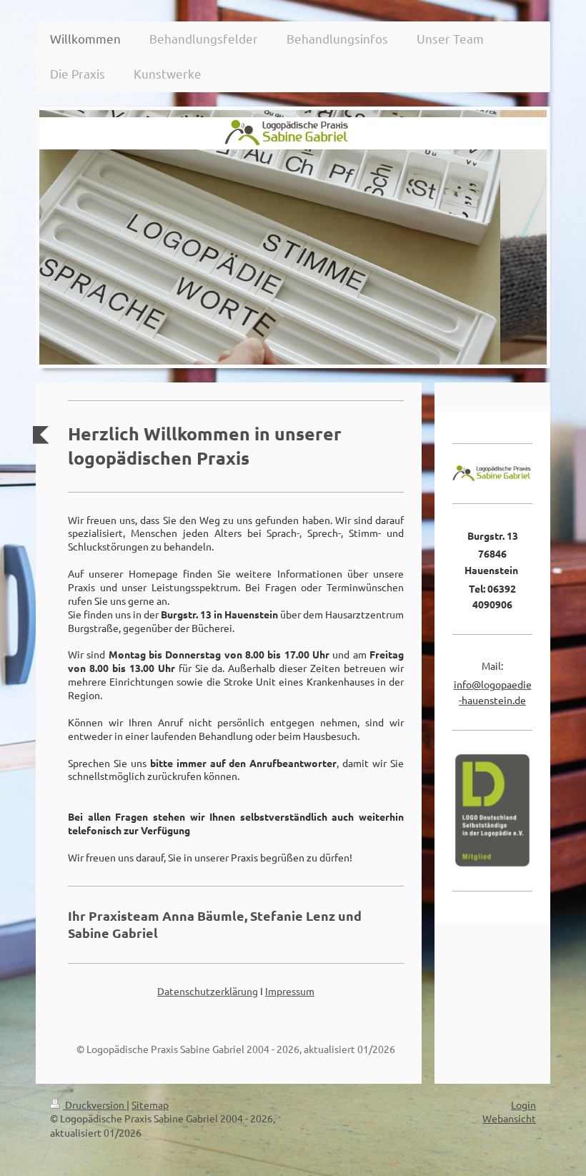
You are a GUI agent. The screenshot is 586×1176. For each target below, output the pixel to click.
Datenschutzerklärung (207, 990)
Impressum (289, 990)
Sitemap (150, 1104)
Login (523, 1104)
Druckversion (94, 1104)
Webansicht (509, 1118)
